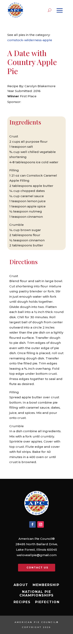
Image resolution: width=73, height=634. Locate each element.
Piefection (47, 602)
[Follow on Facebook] (32, 524)
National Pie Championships (36, 593)
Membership (46, 585)
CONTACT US (37, 567)
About (21, 585)
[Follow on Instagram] (40, 524)
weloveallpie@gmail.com (37, 555)
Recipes (22, 602)
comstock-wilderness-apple (29, 40)
